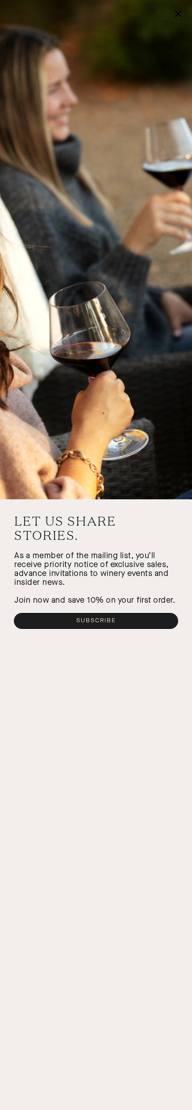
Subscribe (96, 620)
